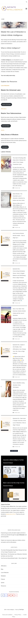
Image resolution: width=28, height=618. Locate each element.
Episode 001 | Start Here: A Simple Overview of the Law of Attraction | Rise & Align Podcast (6, 424)
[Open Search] (26, 2)
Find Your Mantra (6, 125)
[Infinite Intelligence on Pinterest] (15, 595)
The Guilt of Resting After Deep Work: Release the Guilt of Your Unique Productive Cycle (6, 164)
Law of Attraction (5, 85)
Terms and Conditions (7, 614)
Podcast (3, 579)
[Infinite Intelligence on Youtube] (9, 595)
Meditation (3, 575)
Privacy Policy (18, 614)
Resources (3, 585)
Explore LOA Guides (6, 104)
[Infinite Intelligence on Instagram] (5, 595)
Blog (2, 569)
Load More (14, 450)
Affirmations (3, 108)
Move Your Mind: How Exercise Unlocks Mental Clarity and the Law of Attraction (6, 315)
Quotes (2, 130)
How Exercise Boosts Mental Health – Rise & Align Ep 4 (6, 239)
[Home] (12, 10)
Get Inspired (4, 147)
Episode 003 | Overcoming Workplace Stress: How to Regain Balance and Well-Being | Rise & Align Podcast (6, 275)
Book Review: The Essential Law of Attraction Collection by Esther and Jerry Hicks (6, 200)
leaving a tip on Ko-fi (10, 514)
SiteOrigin (21, 609)
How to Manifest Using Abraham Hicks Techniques (6, 389)
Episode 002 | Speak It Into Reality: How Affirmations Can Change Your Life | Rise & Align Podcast (6, 351)
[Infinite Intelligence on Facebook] (2, 595)
